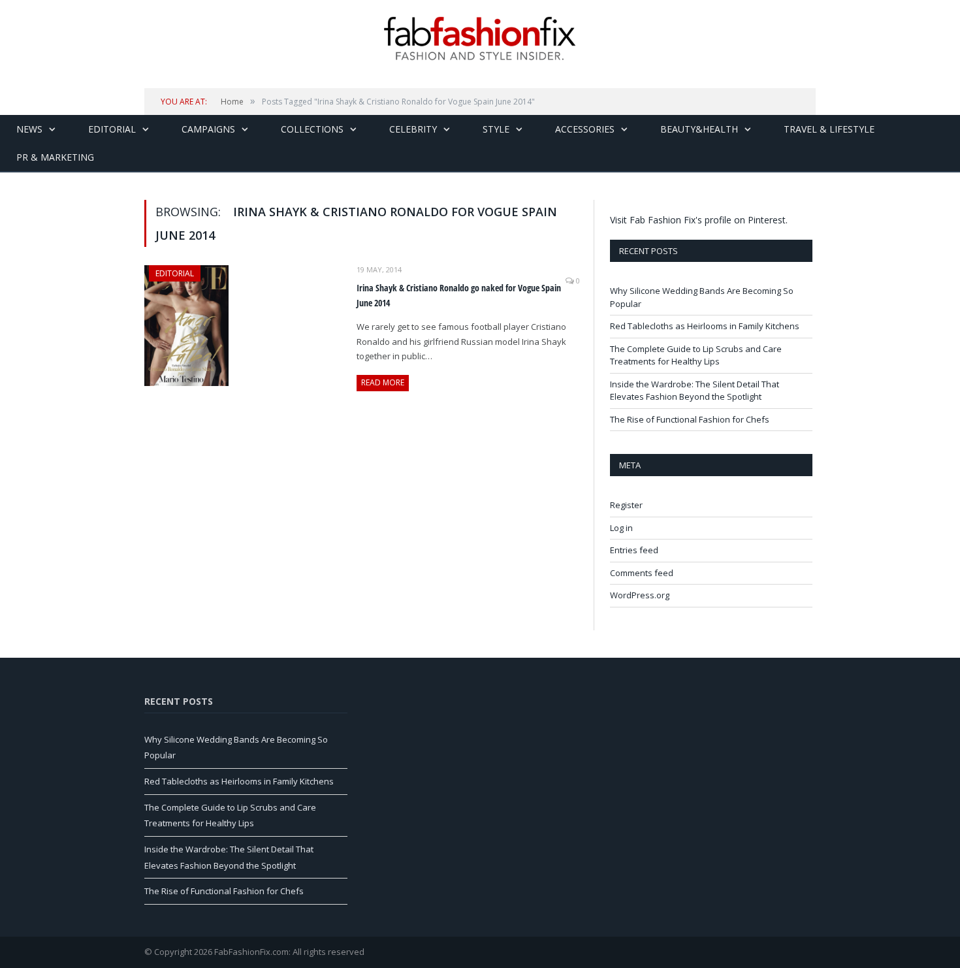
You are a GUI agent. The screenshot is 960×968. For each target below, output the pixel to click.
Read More (382, 382)
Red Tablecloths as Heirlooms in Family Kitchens (704, 326)
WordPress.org (639, 595)
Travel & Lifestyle (829, 129)
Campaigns (208, 129)
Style (496, 129)
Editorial (112, 129)
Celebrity (413, 129)
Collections (312, 129)
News (29, 129)
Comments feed (641, 573)
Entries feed (634, 550)
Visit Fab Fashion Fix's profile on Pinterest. (699, 220)
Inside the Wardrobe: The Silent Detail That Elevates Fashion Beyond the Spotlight (694, 390)
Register (626, 505)
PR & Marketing (55, 157)
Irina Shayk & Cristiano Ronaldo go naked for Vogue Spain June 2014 (459, 295)
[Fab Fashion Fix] (480, 38)
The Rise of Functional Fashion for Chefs (689, 419)
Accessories (585, 129)
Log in (621, 528)
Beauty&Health (699, 129)
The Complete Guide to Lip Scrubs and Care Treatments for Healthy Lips (696, 355)
